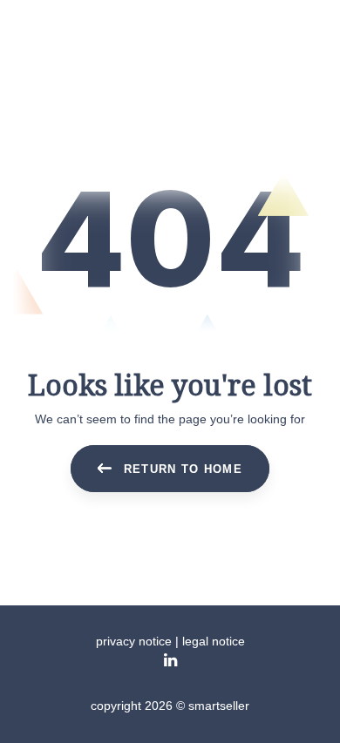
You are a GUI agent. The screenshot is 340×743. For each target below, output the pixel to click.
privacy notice (134, 641)
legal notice (213, 641)
